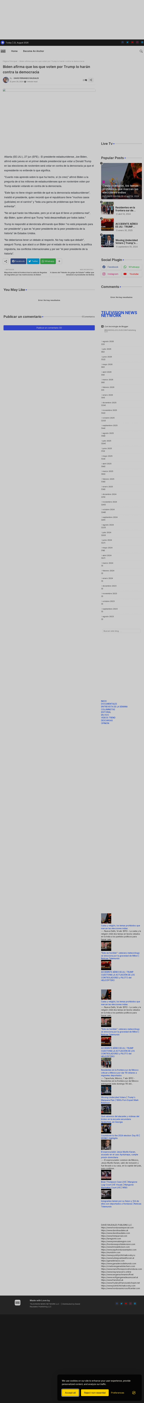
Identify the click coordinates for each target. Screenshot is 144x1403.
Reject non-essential (95, 1392)
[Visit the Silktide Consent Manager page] (133, 1392)
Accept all (70, 1392)
